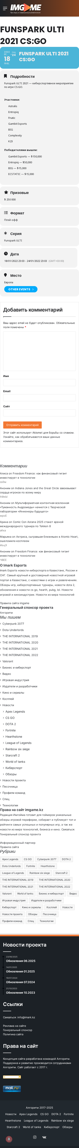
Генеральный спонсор (17, 1030)
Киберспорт (13, 768)
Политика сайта (13, 1034)
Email (7, 391)
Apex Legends (15, 711)
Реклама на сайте (14, 1025)
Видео (6, 673)
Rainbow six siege (17, 749)
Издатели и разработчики (19, 686)
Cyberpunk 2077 (13, 623)
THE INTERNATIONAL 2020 (20, 642)
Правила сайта (9, 847)
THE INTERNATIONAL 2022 (20, 655)
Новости (8, 705)
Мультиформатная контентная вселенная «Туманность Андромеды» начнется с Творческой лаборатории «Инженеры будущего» (34, 507)
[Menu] (5, 9)
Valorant (7, 661)
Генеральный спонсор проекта (20, 834)
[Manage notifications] (9, 1139)
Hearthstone (13, 736)
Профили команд (13, 792)
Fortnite (10, 730)
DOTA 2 (10, 724)
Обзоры (11, 774)
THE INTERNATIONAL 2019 (20, 636)
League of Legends (18, 743)
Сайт (6, 406)
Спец (6, 799)
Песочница (10, 786)
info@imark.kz (26, 1017)
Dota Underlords (13, 630)
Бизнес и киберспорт (16, 667)
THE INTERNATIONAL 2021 (20, 648)
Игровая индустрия (15, 680)
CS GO (10, 717)
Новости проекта (14, 780)
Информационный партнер (17, 842)
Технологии (10, 805)
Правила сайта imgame (14, 603)
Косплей (8, 698)
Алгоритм (6, 612)
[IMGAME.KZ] (26, 8)
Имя (6, 376)
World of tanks (15, 761)
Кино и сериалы (13, 692)
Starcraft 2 (12, 755)
